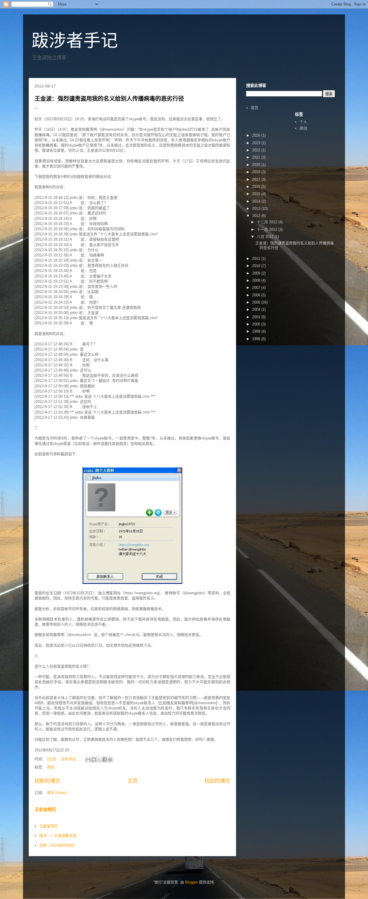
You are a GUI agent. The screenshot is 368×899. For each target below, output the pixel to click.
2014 (256, 201)
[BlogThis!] (94, 759)
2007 (256, 287)
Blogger (191, 882)
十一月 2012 (267, 229)
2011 (256, 258)
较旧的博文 (217, 781)
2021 (256, 157)
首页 (254, 108)
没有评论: (69, 759)
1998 (256, 339)
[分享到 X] (99, 759)
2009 (256, 273)
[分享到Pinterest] (110, 759)
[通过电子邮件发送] (88, 759)
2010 (256, 266)
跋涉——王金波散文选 (57, 835)
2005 (256, 302)
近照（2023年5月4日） (58, 845)
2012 (256, 216)
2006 (256, 295)
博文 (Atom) (57, 793)
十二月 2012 (267, 222)
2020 (256, 165)
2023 (256, 143)
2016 (256, 186)
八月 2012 (266, 237)
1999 (256, 331)
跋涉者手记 (75, 40)
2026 (256, 135)
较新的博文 (47, 781)
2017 (256, 179)
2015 (256, 194)
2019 (256, 172)
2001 (256, 317)
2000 (256, 324)
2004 (256, 309)
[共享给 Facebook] (105, 759)
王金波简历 (45, 809)
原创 (50, 767)
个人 (303, 122)
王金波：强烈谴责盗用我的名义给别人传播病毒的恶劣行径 (109, 99)
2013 (256, 208)
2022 (256, 150)
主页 (132, 781)
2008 (256, 280)
